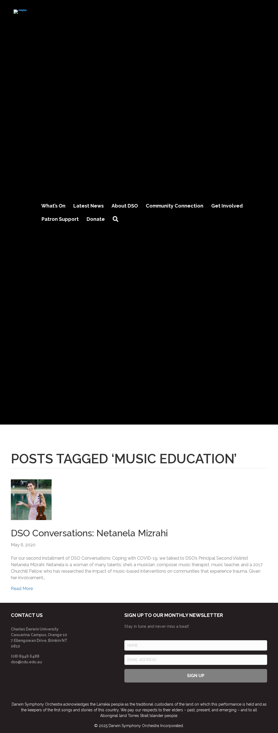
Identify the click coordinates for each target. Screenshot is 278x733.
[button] (116, 219)
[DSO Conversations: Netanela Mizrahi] (31, 499)
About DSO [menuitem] (125, 206)
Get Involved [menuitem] (227, 206)
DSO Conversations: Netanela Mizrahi (89, 533)
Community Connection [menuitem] (174, 206)
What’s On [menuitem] (53, 206)
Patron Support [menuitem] (60, 219)
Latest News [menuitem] (88, 206)
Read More (22, 588)
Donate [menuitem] (96, 219)
